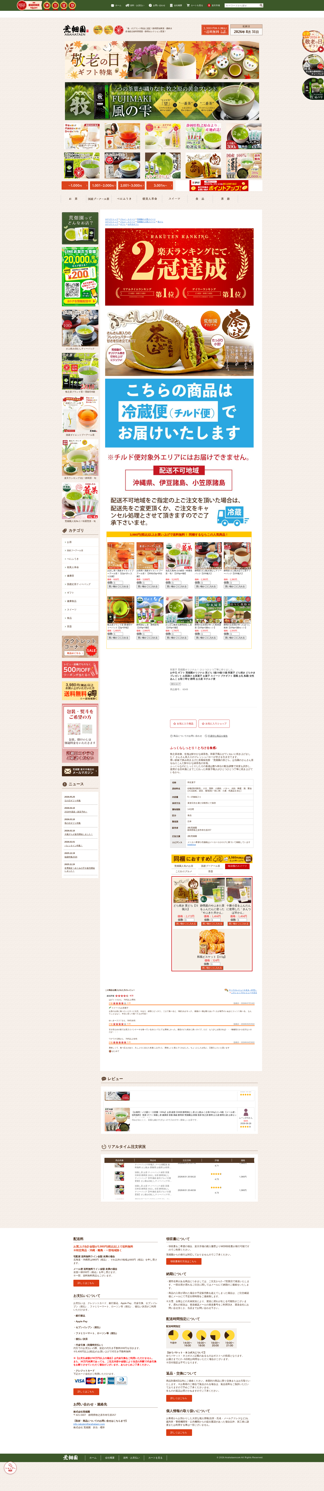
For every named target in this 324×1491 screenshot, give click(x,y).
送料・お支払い (137, 5)
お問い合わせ (159, 5)
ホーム (118, 5)
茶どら (160, 222)
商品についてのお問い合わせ (187, 736)
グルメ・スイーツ (127, 219)
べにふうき (73, 558)
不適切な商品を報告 (218, 736)
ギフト (70, 592)
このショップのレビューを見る (244, 993)
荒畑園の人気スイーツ (146, 219)
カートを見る (197, 5)
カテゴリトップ (111, 219)
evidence (191, 844)
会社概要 (178, 5)
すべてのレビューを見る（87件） (243, 990)
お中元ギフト (133, 224)
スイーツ (71, 609)
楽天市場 (216, 5)
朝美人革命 (73, 567)
